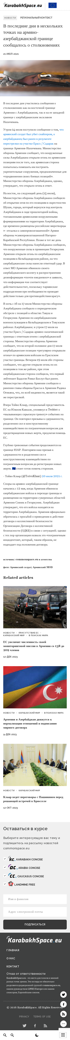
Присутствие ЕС (29, 633)
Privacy (24, 1016)
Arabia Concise (29, 867)
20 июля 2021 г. (52, 476)
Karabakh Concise (29, 859)
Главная (13, 950)
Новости (9, 633)
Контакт (13, 966)
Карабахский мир (14, 635)
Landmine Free (24, 884)
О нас (11, 958)
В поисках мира (38, 635)
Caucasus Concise (30, 876)
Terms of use (42, 1016)
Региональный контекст (36, 17)
